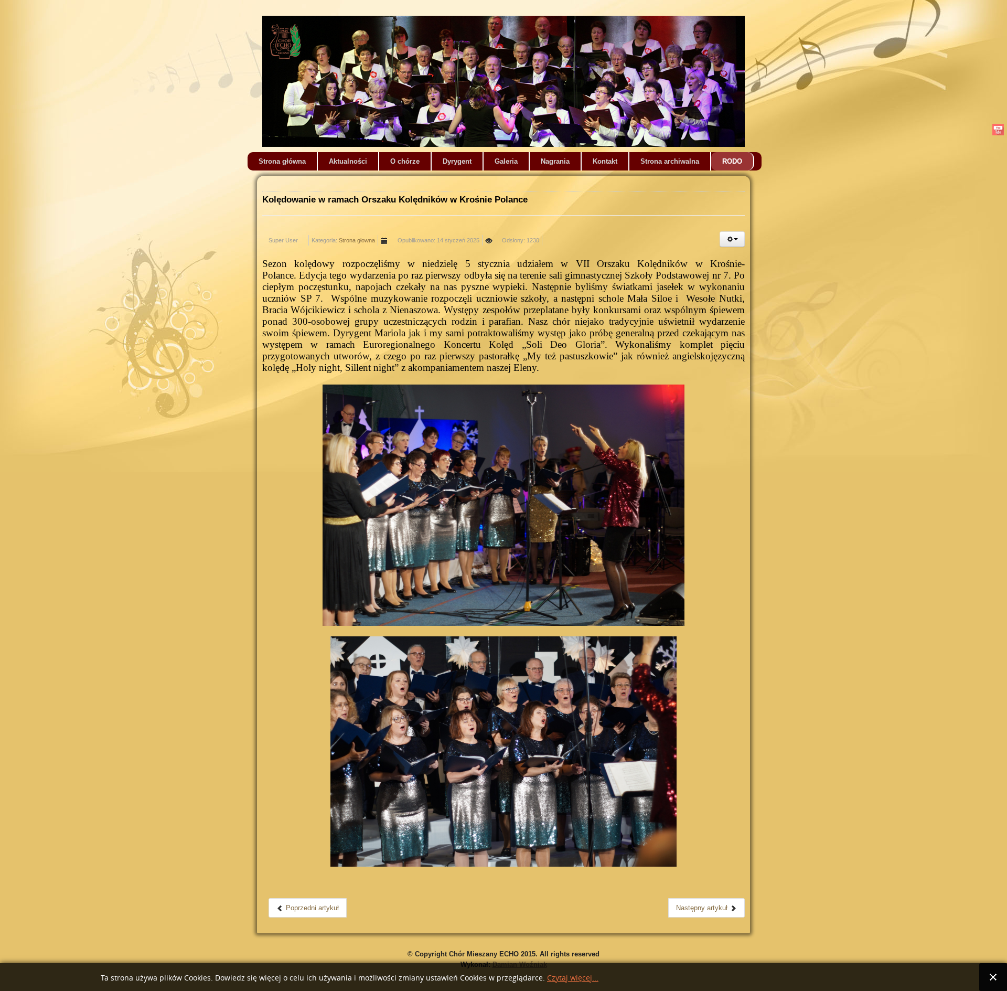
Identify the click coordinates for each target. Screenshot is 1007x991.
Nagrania (555, 161)
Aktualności (348, 161)
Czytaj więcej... (572, 978)
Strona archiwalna (669, 161)
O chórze (405, 161)
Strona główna (282, 161)
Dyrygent (457, 161)
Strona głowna (357, 240)
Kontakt (605, 161)
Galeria (506, 161)
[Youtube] (998, 129)
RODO (732, 161)
